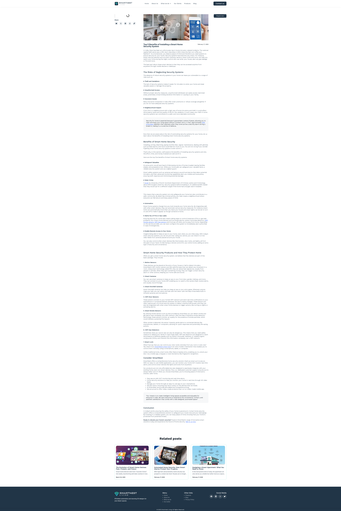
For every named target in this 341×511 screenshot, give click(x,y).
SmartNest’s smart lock (163, 347)
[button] (116, 23)
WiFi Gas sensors (160, 222)
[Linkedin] (216, 496)
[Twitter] (224, 496)
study (147, 183)
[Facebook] (211, 496)
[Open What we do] (170, 3)
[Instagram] (220, 496)
